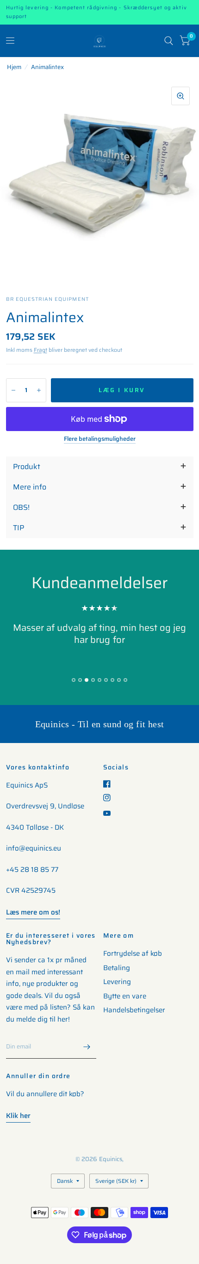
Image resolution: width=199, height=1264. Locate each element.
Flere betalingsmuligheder (100, 439)
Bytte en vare (124, 996)
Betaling (116, 967)
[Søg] (168, 41)
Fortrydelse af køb (132, 953)
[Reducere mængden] (13, 390)
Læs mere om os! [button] (33, 912)
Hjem (14, 67)
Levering (117, 981)
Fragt (40, 349)
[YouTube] (110, 813)
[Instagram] (110, 797)
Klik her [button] (18, 1115)
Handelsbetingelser (134, 1010)
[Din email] (87, 1047)
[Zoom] (180, 96)
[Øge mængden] (39, 390)
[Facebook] (110, 784)
